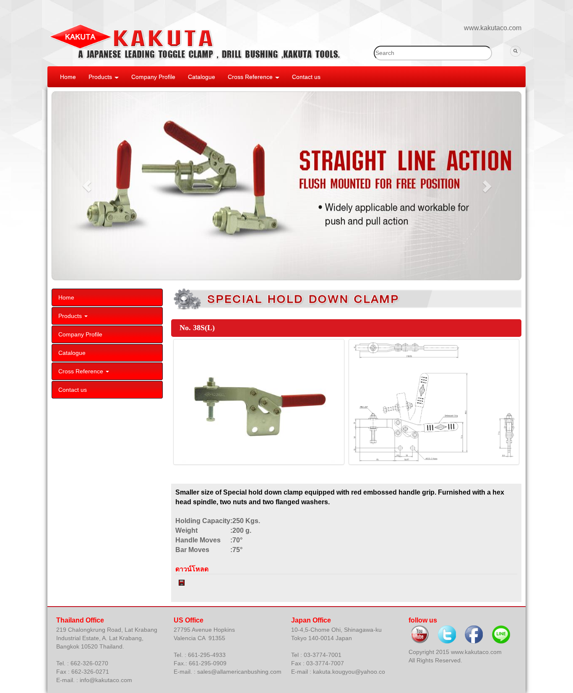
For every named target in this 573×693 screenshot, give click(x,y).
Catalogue (201, 76)
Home (68, 76)
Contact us (306, 76)
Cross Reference (251, 76)
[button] (87, 185)
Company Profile (153, 76)
